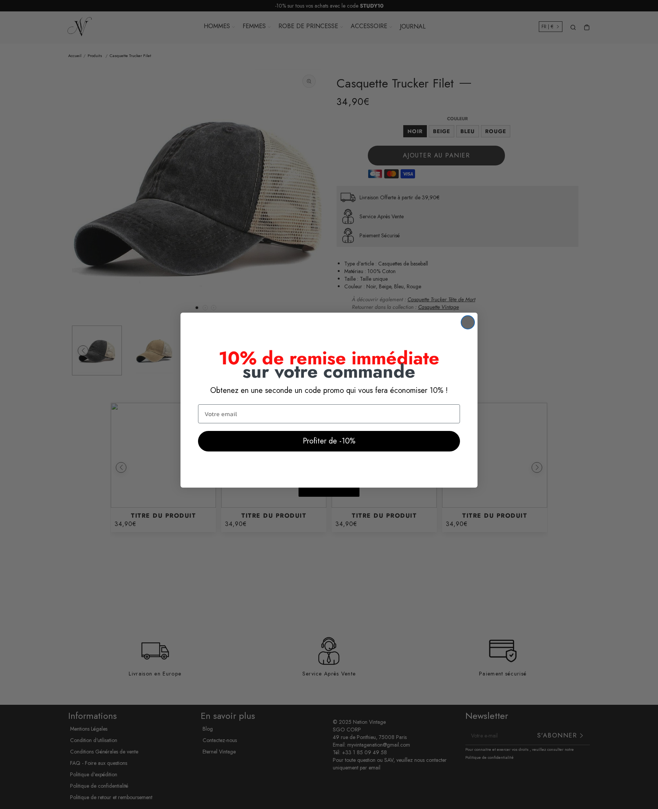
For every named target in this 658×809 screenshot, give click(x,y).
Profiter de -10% (329, 441)
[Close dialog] (467, 322)
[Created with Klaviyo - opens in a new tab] (329, 492)
